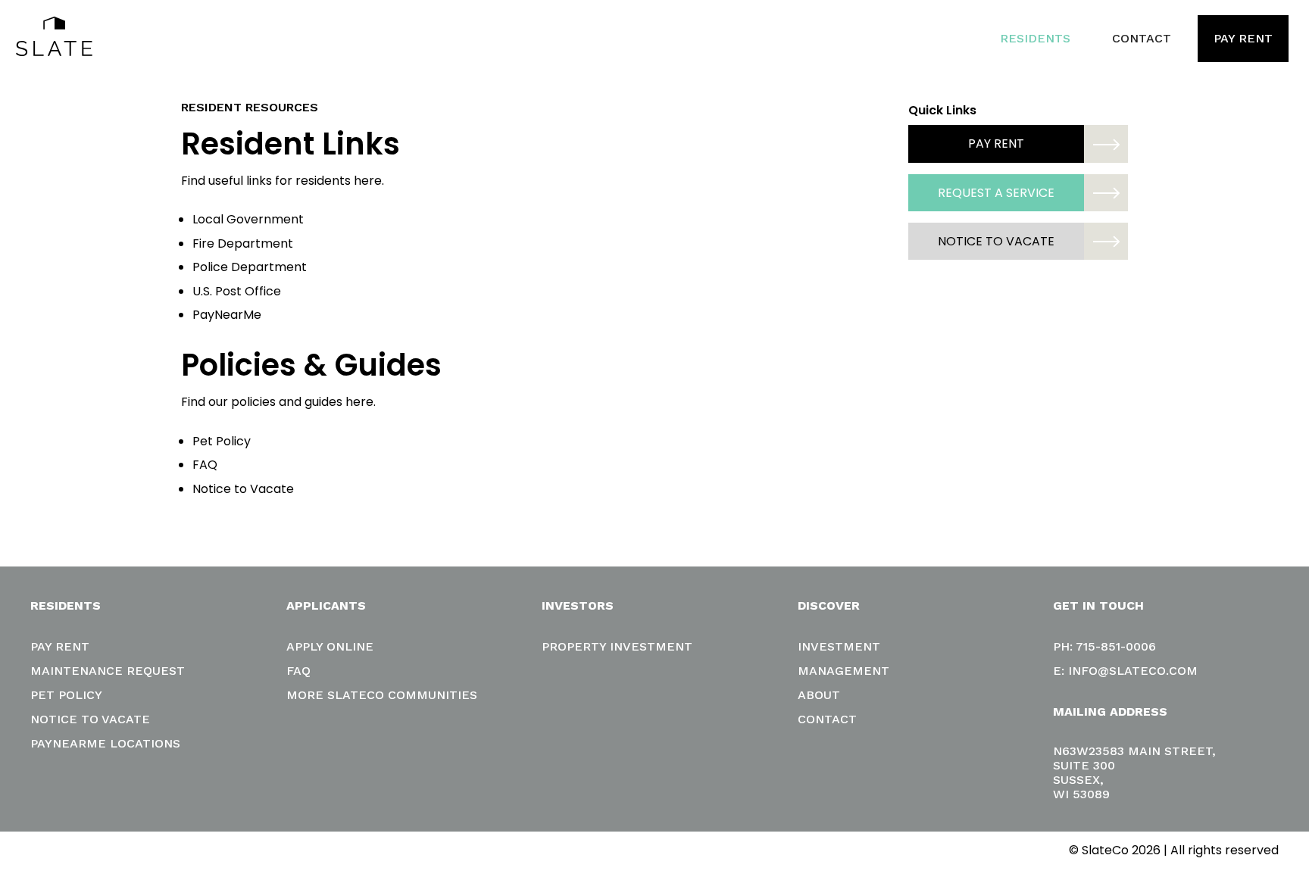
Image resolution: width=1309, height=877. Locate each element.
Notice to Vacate (243, 489)
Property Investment (617, 646)
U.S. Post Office (236, 291)
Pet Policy (221, 441)
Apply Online (329, 646)
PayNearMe (226, 314)
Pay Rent (1243, 38)
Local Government (248, 219)
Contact (1141, 38)
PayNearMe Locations (105, 743)
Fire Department (242, 243)
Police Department (249, 267)
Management (843, 670)
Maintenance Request (107, 670)
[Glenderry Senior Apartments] (54, 38)
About (819, 695)
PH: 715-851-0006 (1104, 646)
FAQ (204, 464)
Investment (839, 646)
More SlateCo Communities (381, 695)
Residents (1035, 38)
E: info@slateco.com (1125, 670)
